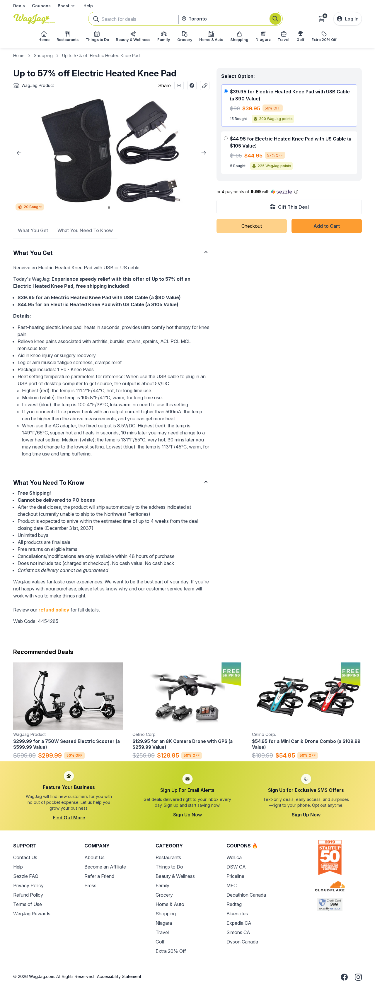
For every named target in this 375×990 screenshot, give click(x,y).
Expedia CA (238, 923)
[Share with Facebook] (192, 85)
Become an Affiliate (105, 867)
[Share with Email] (179, 85)
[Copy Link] (204, 85)
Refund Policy (28, 895)
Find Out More (69, 818)
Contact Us (25, 857)
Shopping (43, 55)
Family (162, 885)
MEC (231, 885)
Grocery (164, 895)
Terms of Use (27, 904)
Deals (19, 5)
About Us (94, 857)
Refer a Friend (99, 876)
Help (88, 5)
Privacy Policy (28, 885)
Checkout (251, 226)
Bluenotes (237, 914)
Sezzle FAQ (25, 876)
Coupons (41, 5)
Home (19, 55)
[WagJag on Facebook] (344, 977)
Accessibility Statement (119, 976)
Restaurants (168, 857)
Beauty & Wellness (175, 876)
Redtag (234, 904)
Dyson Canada (242, 942)
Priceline (235, 876)
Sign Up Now (187, 815)
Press (90, 885)
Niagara (164, 923)
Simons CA (238, 932)
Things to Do (169, 867)
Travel (162, 932)
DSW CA (236, 867)
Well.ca (234, 857)
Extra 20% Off (171, 951)
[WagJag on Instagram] (358, 977)
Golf (160, 942)
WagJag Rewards (31, 914)
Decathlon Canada (246, 895)
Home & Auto (170, 904)
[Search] (275, 19)
